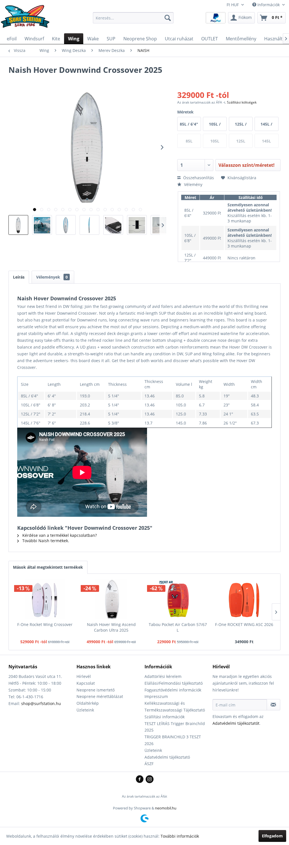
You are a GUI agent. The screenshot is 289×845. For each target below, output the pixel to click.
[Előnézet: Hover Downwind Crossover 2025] (18, 225)
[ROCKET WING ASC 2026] (244, 599)
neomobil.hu (165, 808)
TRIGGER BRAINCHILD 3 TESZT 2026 (172, 740)
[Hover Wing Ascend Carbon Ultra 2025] (111, 599)
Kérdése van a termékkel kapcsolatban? (59, 535)
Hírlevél (83, 676)
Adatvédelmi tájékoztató (167, 757)
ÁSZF (149, 763)
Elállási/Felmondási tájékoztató (173, 683)
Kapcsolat (85, 683)
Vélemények (52, 277)
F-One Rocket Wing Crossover (45, 624)
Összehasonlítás (198, 177)
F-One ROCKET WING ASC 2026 (244, 624)
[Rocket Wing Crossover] (44, 599)
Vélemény (192, 184)
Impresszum (156, 696)
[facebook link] (141, 779)
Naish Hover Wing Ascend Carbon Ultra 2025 (111, 627)
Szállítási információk (164, 716)
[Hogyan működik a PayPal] (215, 17)
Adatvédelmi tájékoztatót (236, 723)
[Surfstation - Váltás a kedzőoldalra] (27, 19)
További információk (180, 836)
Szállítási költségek (242, 102)
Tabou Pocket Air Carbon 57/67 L (178, 627)
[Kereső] (168, 17)
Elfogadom (272, 836)
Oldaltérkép (87, 703)
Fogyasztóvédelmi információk (172, 690)
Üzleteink (85, 710)
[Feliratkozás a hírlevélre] (273, 704)
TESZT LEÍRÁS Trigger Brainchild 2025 (174, 727)
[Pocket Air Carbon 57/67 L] (177, 599)
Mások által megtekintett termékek (48, 567)
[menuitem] (133, 17)
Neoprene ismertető (95, 690)
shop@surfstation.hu (41, 703)
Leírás (19, 277)
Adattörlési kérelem (162, 676)
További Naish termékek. (45, 540)
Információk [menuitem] (268, 4)
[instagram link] (150, 779)
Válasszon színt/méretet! (246, 165)
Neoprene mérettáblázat (99, 696)
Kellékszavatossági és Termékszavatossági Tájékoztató (174, 706)
